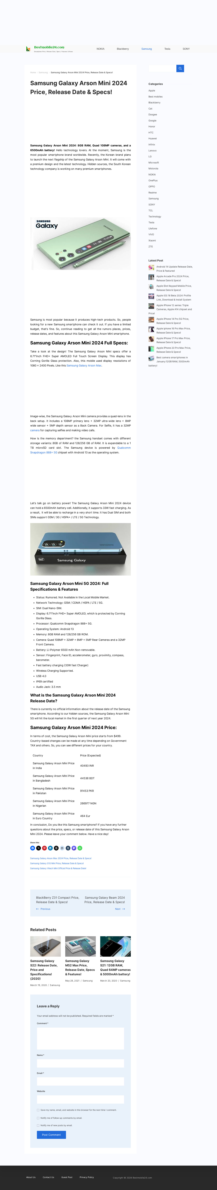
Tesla (151, 222)
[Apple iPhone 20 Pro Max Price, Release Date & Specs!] (151, 349)
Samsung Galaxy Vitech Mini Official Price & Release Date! (58, 868)
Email (40, 1073)
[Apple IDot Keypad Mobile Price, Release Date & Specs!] (151, 287)
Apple (152, 90)
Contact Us (48, 1177)
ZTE (151, 246)
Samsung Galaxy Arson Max (84, 365)
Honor (152, 126)
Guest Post (66, 1177)
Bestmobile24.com (49, 47)
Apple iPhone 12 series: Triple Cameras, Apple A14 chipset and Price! (170, 309)
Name (40, 1055)
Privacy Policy (87, 1177)
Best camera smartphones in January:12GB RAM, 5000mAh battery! (169, 361)
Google (152, 120)
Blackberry (154, 102)
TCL (151, 210)
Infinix (152, 144)
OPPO (152, 186)
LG (150, 156)
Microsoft (154, 162)
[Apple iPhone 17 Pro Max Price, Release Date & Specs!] (151, 339)
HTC (151, 132)
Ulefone (153, 228)
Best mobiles (156, 96)
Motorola (153, 168)
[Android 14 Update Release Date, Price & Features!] (151, 268)
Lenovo (152, 150)
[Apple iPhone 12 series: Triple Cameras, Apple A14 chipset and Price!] (151, 306)
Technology (155, 216)
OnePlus (153, 180)
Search (180, 68)
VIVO (151, 234)
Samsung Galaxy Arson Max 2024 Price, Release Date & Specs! (60, 858)
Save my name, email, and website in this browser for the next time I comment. (79, 1110)
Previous (45, 908)
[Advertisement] (108, 20)
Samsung (55, 985)
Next (117, 908)
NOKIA (152, 174)
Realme (153, 192)
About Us (30, 1177)
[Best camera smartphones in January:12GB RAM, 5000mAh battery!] (151, 359)
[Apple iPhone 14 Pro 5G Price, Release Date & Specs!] (151, 320)
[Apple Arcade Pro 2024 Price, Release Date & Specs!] (151, 277)
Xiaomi (152, 240)
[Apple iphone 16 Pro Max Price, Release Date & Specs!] (151, 330)
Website (41, 1091)
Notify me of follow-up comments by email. (61, 1118)
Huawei (153, 138)
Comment (42, 1023)
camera (35, 430)
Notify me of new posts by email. (56, 1125)
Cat (150, 108)
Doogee (153, 114)
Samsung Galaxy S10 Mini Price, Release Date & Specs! (57, 863)
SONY (152, 204)
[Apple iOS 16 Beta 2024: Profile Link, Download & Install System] (151, 297)
